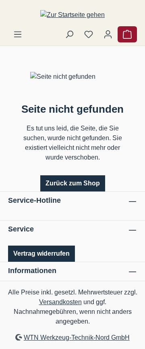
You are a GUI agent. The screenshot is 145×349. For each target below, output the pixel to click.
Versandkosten (60, 302)
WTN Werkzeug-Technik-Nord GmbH (77, 337)
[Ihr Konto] (108, 34)
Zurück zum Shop (73, 183)
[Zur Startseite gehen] (72, 15)
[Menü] (17, 34)
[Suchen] (69, 34)
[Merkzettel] (88, 34)
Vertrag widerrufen (41, 253)
